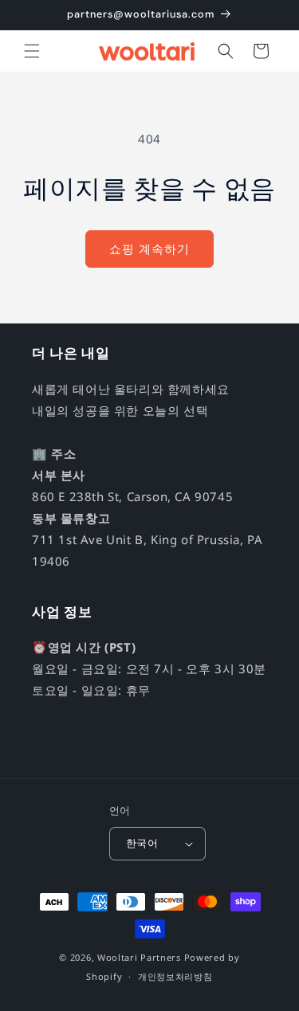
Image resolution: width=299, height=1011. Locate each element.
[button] (31, 51)
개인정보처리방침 (175, 976)
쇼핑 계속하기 (149, 249)
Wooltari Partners (139, 957)
